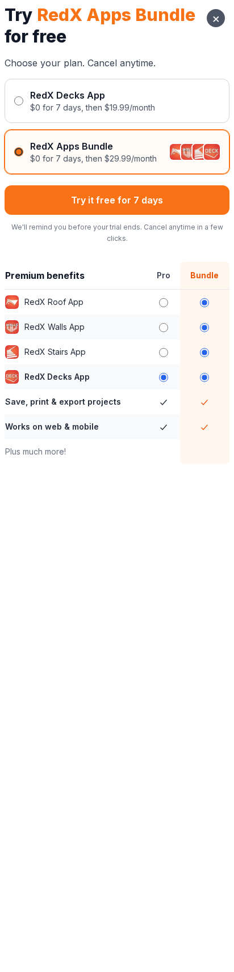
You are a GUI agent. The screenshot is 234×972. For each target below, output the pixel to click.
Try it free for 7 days (117, 200)
